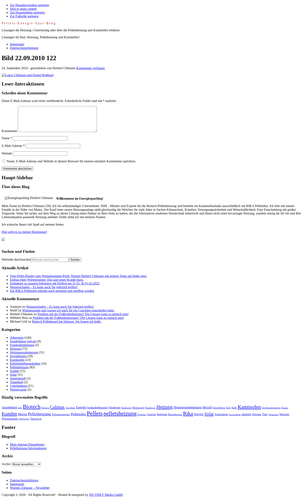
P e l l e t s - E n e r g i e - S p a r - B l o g (28, 23)
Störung (256, 414)
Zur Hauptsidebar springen (27, 12)
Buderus (45, 408)
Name (7, 138)
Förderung (114, 407)
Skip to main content (23, 9)
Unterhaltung (18, 386)
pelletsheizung (120, 413)
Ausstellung (9, 407)
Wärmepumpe (10, 418)
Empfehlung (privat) (23, 341)
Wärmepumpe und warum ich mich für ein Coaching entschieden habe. (68, 310)
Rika (188, 414)
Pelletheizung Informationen (28, 448)
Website (7, 153)
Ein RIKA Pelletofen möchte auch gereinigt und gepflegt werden (52, 291)
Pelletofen (78, 414)
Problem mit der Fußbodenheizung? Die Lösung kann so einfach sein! (83, 314)
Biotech (32, 407)
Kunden (9, 413)
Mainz (22, 414)
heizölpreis (219, 407)
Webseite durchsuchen (16, 259)
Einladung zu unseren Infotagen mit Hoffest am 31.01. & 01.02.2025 (55, 283)
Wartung (284, 414)
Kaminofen (17, 360)
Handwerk (126, 408)
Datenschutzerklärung (24, 480)
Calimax (57, 407)
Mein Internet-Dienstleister (27, 444)
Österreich (35, 418)
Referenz (162, 414)
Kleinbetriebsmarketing (25, 363)
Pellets (95, 413)
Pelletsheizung (19, 367)
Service (199, 414)
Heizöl (207, 407)
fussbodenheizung (97, 407)
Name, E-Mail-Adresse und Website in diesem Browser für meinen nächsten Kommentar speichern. (71, 161)
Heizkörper (150, 408)
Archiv (6, 464)
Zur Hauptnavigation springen (29, 5)
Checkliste (70, 408)
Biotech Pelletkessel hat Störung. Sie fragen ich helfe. (66, 321)
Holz (228, 408)
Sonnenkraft (18, 378)
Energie (81, 407)
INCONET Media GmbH (106, 494)
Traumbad (16, 382)
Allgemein (16, 337)
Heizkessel (138, 407)
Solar (13, 374)
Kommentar (9, 131)
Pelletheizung (39, 414)
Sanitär (14, 371)
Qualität (151, 414)
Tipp (265, 414)
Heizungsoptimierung (24, 352)
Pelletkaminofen (61, 414)
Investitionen (18, 356)
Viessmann (273, 414)
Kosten (285, 408)
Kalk (234, 407)
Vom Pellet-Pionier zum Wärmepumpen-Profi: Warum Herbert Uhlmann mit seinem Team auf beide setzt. (78, 276)
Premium (141, 414)
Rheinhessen (175, 414)
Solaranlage (221, 414)
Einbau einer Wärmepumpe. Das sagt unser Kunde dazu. (47, 279)
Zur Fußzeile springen (24, 16)
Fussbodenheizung (22, 345)
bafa (20, 408)
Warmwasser (18, 389)
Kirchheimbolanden (271, 408)
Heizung (15, 348)
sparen (246, 414)
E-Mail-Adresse (13, 146)
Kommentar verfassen (90, 68)
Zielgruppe (24, 419)
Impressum (17, 484)
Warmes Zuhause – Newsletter (30, 487)
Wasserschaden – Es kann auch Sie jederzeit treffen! (44, 287)
